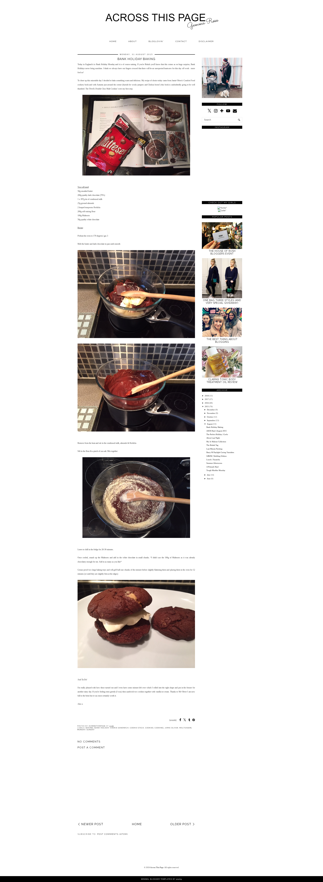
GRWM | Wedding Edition (216, 456)
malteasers (185, 728)
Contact (181, 41)
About (132, 41)
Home (113, 41)
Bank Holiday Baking (214, 427)
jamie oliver (171, 728)
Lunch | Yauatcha (213, 460)
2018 (207, 396)
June (208, 479)
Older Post (180, 824)
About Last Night (213, 438)
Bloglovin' (156, 41)
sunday (91, 730)
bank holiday (101, 728)
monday (81, 730)
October (210, 417)
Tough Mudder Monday (215, 470)
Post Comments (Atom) (112, 834)
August (209, 424)
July (208, 475)
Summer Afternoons (214, 463)
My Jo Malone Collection (216, 442)
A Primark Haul (212, 467)
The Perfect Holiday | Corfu (217, 434)
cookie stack (137, 728)
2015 (207, 406)
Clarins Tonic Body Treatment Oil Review (222, 380)
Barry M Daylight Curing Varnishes (220, 452)
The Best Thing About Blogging (222, 340)
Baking (89, 728)
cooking (159, 728)
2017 (207, 399)
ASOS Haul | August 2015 (216, 431)
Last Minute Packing (214, 449)
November (211, 413)
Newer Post (92, 824)
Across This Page (157, 867)
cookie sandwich (119, 728)
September (211, 420)
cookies (149, 728)
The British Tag (212, 445)
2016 (207, 403)
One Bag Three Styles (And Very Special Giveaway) (222, 301)
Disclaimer (206, 41)
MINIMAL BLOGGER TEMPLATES (156, 879)
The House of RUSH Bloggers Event (222, 252)
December (211, 410)
